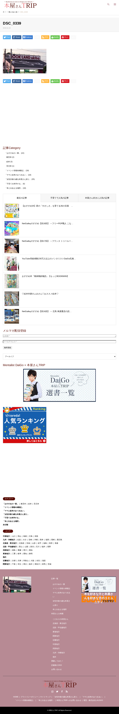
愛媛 (19, 550)
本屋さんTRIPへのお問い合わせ (68, 700)
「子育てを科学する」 (13, 184)
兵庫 (19, 561)
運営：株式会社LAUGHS (93, 700)
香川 (25, 550)
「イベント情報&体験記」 (15, 171)
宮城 (28, 543)
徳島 (14, 550)
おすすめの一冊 (59, 584)
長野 (49, 547)
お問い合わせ (56, 669)
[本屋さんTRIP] (20, 4)
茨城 (49, 564)
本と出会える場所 (60, 609)
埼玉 (19, 564)
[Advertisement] (59, 122)
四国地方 (6, 550)
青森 (56, 543)
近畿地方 (6, 561)
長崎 (53, 540)
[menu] (114, 4)
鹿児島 (59, 540)
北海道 (21, 543)
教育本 (9, 157)
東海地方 (6, 554)
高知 (31, 550)
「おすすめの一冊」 (13, 153)
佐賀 (19, 540)
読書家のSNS (56, 665)
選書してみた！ (57, 661)
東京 (25, 564)
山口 (14, 536)
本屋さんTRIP (53, 710)
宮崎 (30, 540)
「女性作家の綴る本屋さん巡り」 (18, 179)
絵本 (8, 162)
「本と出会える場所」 (13, 188)
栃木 (31, 564)
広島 (31, 536)
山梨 (26, 547)
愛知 (25, 554)
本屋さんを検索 (57, 614)
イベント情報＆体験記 (61, 588)
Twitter (57, 691)
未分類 (5, 525)
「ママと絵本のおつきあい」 (16, 175)
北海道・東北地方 (10, 543)
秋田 (51, 543)
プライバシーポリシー (29, 697)
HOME (15, 697)
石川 (37, 547)
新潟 (32, 547)
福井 (43, 547)
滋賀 (44, 561)
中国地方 (6, 536)
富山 (20, 547)
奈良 (38, 561)
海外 (4, 557)
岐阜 (19, 554)
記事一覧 (54, 579)
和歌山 (26, 561)
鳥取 (36, 536)
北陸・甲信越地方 (10, 547)
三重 (14, 554)
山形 (34, 543)
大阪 (32, 561)
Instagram (52, 691)
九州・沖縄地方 (9, 540)
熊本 (41, 540)
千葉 (14, 564)
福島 (45, 543)
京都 (14, 561)
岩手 (39, 543)
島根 (25, 536)
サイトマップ (45, 697)
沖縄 (36, 540)
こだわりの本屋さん (60, 619)
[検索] (108, 4)
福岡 (47, 540)
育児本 (9, 166)
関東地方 (6, 564)
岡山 (19, 536)
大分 (24, 540)
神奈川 (37, 564)
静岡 (31, 554)
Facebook (62, 691)
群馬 (44, 564)
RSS (67, 691)
